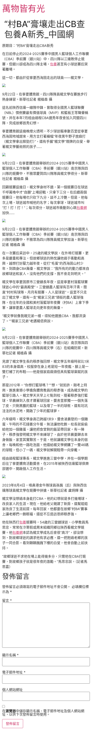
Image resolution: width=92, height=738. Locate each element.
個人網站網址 (12, 689)
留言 (7, 600)
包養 (53, 64)
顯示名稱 (10, 655)
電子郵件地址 (13, 672)
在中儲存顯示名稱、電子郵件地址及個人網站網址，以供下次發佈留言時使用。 (43, 712)
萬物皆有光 (23, 8)
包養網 (82, 208)
